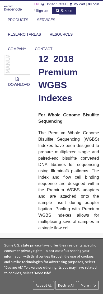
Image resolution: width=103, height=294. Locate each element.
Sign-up (42, 11)
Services (46, 20)
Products (18, 20)
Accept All (44, 285)
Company (17, 49)
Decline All (66, 285)
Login (95, 4)
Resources (61, 34)
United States (55, 4)
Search (65, 10)
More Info (88, 285)
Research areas (24, 34)
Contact (44, 49)
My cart (78, 4)
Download (19, 84)
